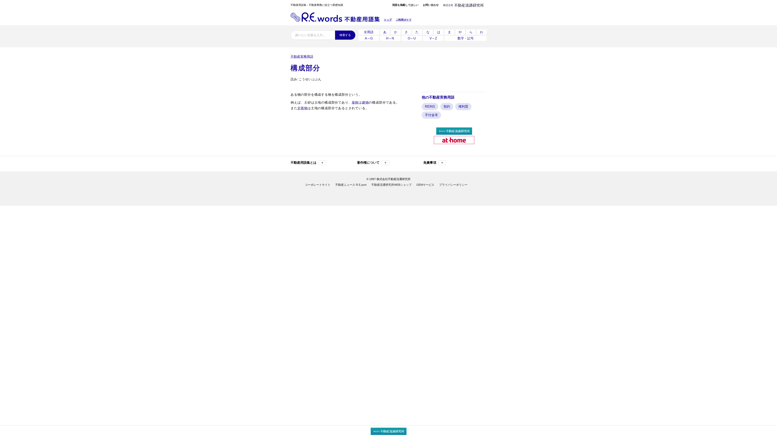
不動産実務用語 (302, 56)
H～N (390, 38)
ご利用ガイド (404, 19)
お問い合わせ (431, 4)
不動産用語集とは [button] (307, 162)
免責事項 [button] (433, 162)
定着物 (302, 108)
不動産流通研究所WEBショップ (391, 184)
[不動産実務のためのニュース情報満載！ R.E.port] (454, 133)
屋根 (355, 102)
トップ (388, 19)
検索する (345, 35)
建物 (365, 102)
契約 (447, 106)
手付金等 (431, 115)
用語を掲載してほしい (405, 4)
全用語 (369, 32)
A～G (369, 38)
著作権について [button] (372, 162)
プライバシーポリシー (453, 184)
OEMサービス (425, 184)
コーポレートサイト (317, 184)
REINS (430, 106)
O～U (412, 38)
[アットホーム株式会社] (454, 142)
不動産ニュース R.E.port (350, 184)
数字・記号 (465, 38)
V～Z (433, 38)
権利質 (463, 106)
